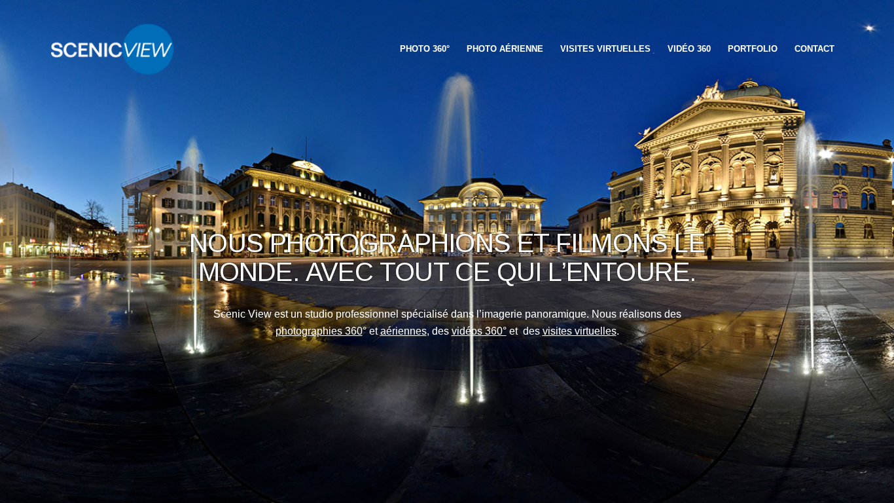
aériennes (403, 331)
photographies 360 (319, 331)
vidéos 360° (479, 331)
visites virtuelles (580, 331)
